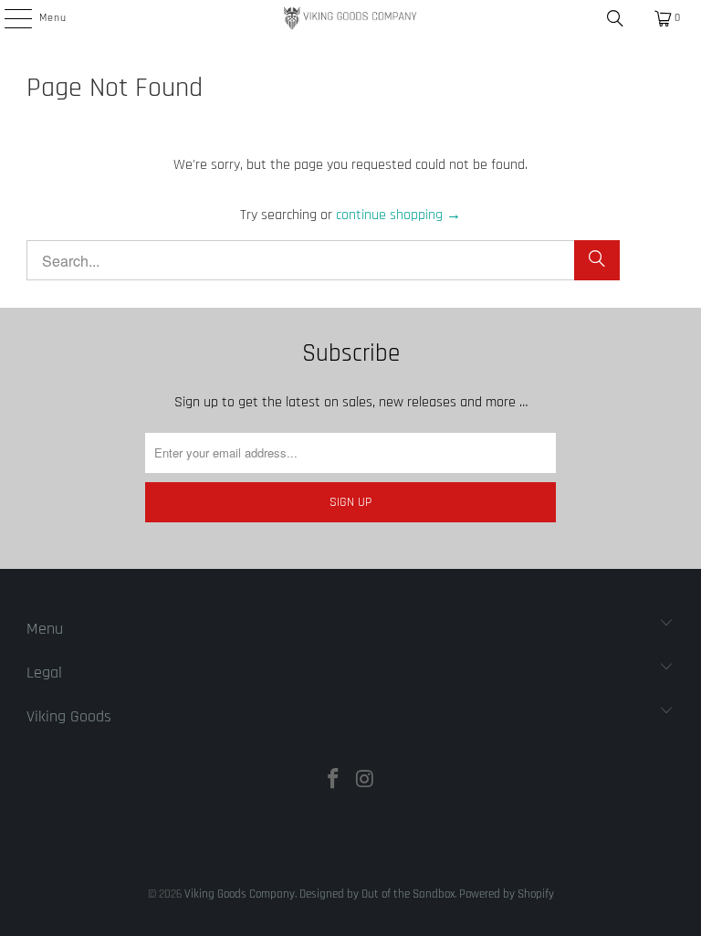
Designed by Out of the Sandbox (377, 894)
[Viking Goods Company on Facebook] (334, 782)
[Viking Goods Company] (350, 18)
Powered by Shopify (506, 894)
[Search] (615, 18)
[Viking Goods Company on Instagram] (366, 782)
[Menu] (8, 18)
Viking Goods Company (239, 894)
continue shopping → (398, 215)
